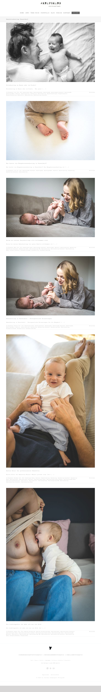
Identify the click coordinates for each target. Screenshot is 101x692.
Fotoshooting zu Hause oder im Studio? (21, 85)
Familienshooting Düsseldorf (58, 248)
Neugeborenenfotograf (52, 93)
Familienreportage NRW (34, 248)
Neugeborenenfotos (62, 93)
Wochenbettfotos (35, 250)
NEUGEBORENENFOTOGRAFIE (54, 655)
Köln (32, 660)
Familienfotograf (14, 479)
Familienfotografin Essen (69, 479)
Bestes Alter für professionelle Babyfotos (22, 471)
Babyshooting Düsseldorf (12, 171)
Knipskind (10, 92)
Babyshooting (33, 93)
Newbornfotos (21, 95)
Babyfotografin (68, 92)
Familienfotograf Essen (39, 479)
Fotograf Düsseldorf (15, 250)
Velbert (42, 660)
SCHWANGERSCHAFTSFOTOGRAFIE (30, 655)
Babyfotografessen (37, 92)
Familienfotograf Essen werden (43, 632)
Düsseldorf (67, 660)
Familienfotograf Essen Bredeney (55, 479)
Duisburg (54, 660)
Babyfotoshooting (25, 93)
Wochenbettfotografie (25, 250)
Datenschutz (55, 674)
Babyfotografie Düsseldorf (57, 92)
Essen (36, 660)
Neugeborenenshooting (11, 95)
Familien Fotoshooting (29, 631)
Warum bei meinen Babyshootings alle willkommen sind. (27, 240)
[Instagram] (47, 668)
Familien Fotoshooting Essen (43, 631)
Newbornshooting (29, 95)
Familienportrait (33, 480)
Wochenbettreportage (45, 250)
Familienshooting (42, 93)
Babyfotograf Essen (27, 92)
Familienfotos (24, 480)
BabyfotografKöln (10, 93)
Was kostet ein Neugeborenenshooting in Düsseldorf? (26, 163)
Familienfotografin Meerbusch (13, 480)
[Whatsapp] (50, 668)
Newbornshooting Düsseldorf (40, 95)
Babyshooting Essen (23, 248)
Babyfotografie (46, 92)
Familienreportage (42, 480)
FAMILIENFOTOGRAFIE (74, 655)
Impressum (45, 674)
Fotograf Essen (24, 635)
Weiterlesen (92, 92)
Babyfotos (17, 93)
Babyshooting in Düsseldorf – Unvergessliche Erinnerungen (29, 318)
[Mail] (53, 668)
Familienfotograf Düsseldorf (26, 479)
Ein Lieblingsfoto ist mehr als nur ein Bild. (24, 624)
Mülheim (60, 660)
